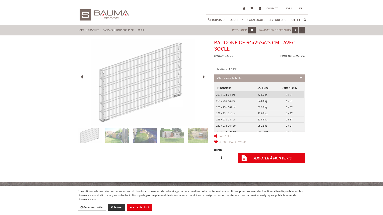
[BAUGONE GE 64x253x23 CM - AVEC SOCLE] (143, 82)
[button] (259, 69)
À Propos (215, 20)
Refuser (117, 207)
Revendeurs (277, 20)
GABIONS (108, 30)
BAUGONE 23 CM (125, 30)
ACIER (141, 30)
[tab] (259, 69)
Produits (235, 20)
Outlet (294, 20)
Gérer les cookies (93, 207)
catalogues (256, 20)
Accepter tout (140, 207)
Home (81, 30)
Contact (272, 8)
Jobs (288, 8)
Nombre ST (221, 150)
